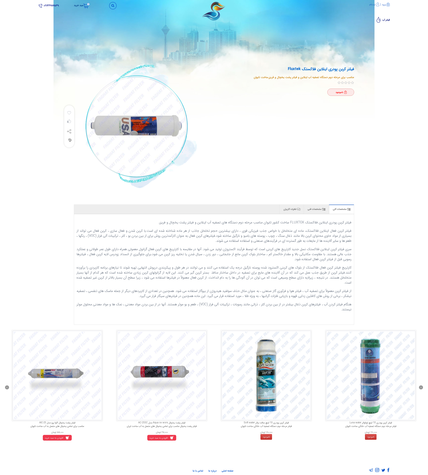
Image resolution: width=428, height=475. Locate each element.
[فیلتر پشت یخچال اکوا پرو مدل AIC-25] (92, 375)
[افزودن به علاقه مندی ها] (69, 113)
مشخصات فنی (314, 209)
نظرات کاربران (290, 209)
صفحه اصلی (227, 471)
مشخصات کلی (340, 209)
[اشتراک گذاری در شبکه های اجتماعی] (69, 131)
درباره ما (212, 471)
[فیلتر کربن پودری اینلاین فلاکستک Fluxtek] (135, 127)
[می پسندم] (69, 122)
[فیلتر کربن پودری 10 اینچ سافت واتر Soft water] (301, 375)
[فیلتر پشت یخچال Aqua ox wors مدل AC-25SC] (196, 375)
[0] (339, 82)
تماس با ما (198, 471)
